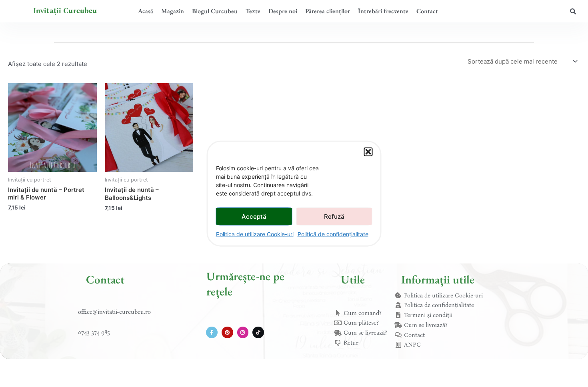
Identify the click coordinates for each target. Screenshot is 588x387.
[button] (368, 152)
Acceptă (254, 216)
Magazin (172, 11)
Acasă (145, 11)
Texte (253, 11)
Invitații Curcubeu (65, 10)
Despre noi (282, 11)
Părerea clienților (327, 11)
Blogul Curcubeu (215, 11)
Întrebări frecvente (383, 11)
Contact (427, 11)
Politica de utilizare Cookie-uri (255, 234)
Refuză (334, 216)
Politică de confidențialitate (333, 234)
